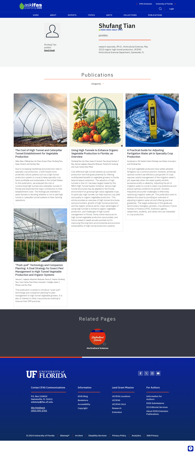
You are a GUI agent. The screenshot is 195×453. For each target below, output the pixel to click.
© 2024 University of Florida (40, 435)
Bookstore (83, 400)
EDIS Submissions (155, 403)
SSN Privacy (152, 435)
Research (116, 408)
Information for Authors (154, 398)
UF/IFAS (116, 400)
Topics (91, 15)
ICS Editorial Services (157, 407)
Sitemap (64, 435)
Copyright (83, 408)
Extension (117, 412)
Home (36, 15)
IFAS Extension (145, 4)
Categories (96, 84)
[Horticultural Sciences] (97, 337)
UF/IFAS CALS (119, 404)
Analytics (136, 435)
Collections (130, 15)
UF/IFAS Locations (121, 396)
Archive (79, 435)
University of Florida (164, 4)
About (53, 15)
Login (171, 9)
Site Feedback (38, 407)
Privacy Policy (119, 435)
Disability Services (97, 435)
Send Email (49, 50)
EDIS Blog (83, 396)
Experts (72, 15)
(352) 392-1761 (39, 410)
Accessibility (84, 404)
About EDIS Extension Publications (157, 412)
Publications (155, 15)
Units (109, 15)
